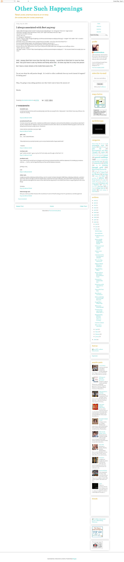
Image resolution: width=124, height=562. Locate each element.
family (103, 152)
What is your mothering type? (99, 306)
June (96, 226)
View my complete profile (98, 67)
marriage (94, 172)
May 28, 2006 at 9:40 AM (26, 196)
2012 (95, 208)
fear (97, 155)
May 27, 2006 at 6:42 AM (26, 172)
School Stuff (95, 183)
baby (100, 147)
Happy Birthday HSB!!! (98, 269)
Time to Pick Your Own (99, 290)
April (96, 329)
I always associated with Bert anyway (99, 247)
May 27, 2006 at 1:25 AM (26, 148)
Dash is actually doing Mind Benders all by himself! (99, 241)
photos (101, 178)
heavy (100, 483)
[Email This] (45, 100)
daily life (96, 149)
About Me (103, 143)
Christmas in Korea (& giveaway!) (102, 378)
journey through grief (100, 166)
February (97, 334)
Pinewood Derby (103, 470)
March (97, 332)
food (101, 155)
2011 (95, 210)
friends (106, 155)
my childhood (102, 172)
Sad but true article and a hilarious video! (99, 286)
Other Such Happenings (48, 8)
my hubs (105, 174)
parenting (94, 178)
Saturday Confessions (102, 181)
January (97, 336)
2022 (95, 200)
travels (94, 190)
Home (52, 206)
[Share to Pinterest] (52, 100)
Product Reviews (96, 180)
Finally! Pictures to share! (99, 236)
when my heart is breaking (103, 392)
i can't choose (102, 365)
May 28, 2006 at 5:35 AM (26, 188)
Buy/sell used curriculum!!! (98, 294)
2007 (95, 220)
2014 (95, 203)
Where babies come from (98, 325)
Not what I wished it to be (103, 419)
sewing (104, 185)
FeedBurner (103, 87)
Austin (94, 147)
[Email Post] (42, 100)
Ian (97, 165)
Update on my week (98, 251)
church (104, 147)
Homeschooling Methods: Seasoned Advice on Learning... (98, 317)
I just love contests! (99, 322)
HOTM (106, 163)
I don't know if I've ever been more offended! (99, 256)
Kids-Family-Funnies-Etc (99, 169)
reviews (93, 181)
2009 (95, 215)
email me (99, 29)
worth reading (102, 190)
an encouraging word (100, 144)
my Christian (96, 174)
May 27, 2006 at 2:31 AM (26, 155)
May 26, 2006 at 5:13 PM (26, 118)
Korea (96, 171)
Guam (106, 161)
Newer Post (19, 206)
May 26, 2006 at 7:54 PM (26, 131)
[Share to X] (49, 100)
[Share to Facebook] (50, 100)
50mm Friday (95, 143)
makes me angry (102, 171)
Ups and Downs (98, 233)
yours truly (94, 191)
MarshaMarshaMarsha (99, 52)
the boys (100, 186)
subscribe (99, 32)
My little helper (98, 231)
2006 (95, 222)
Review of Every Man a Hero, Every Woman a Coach (99, 275)
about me (99, 26)
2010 (95, 212)
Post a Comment (22, 199)
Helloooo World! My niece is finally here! (99, 265)
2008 (95, 217)
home (99, 23)
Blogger (74, 558)
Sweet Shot (94, 186)
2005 (95, 339)
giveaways (98, 159)
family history (95, 153)
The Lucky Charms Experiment (102, 406)
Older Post (83, 206)
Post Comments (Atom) (55, 210)
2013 (95, 205)
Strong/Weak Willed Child (98, 302)
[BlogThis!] (47, 100)
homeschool (97, 163)
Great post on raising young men (98, 280)
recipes (104, 180)
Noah (103, 176)
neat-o (96, 176)
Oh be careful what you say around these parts (99, 298)
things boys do (101, 188)
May (96, 229)
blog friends (95, 356)
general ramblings (101, 157)
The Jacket (101, 457)
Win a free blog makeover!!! (98, 260)
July (96, 224)
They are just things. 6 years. (102, 432)
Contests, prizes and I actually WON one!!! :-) (99, 311)
